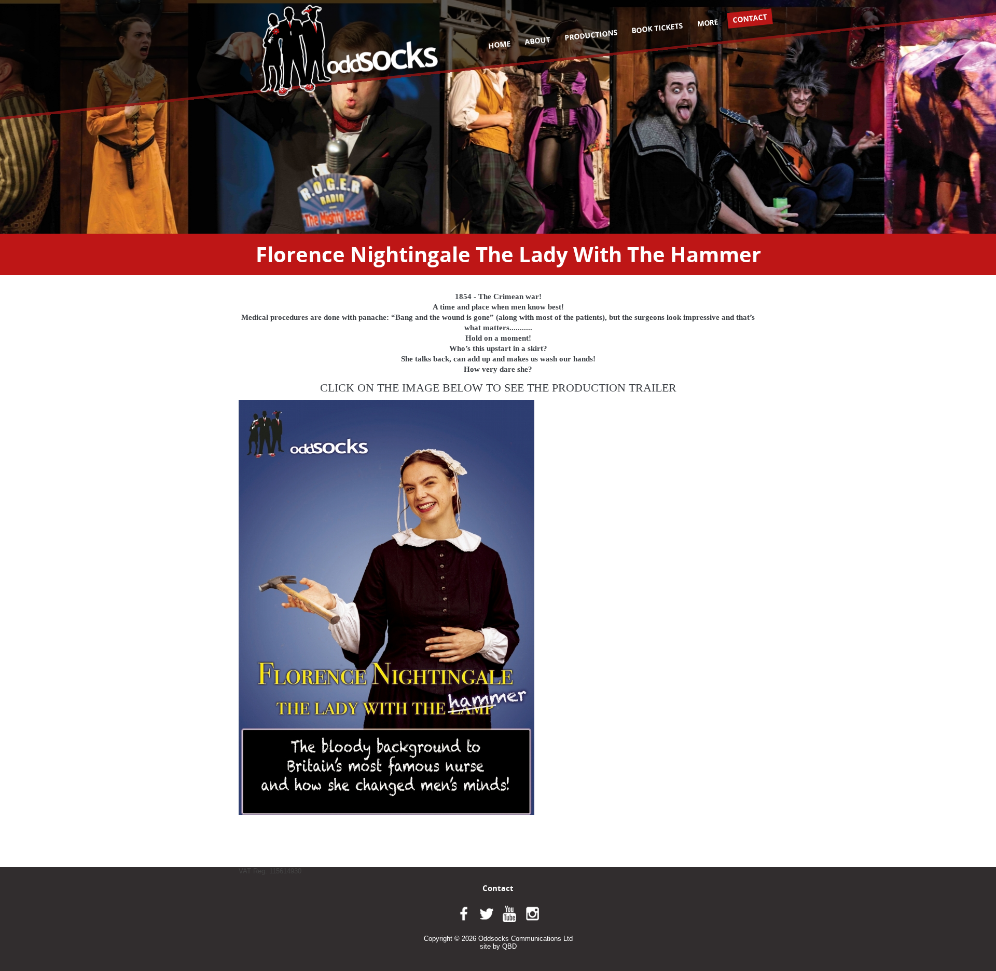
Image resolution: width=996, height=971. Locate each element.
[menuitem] (499, 45)
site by (498, 946)
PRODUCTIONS (590, 35)
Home (499, 44)
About (537, 40)
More (708, 23)
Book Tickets (657, 27)
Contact (750, 18)
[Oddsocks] (349, 50)
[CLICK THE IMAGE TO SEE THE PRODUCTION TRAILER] (386, 607)
